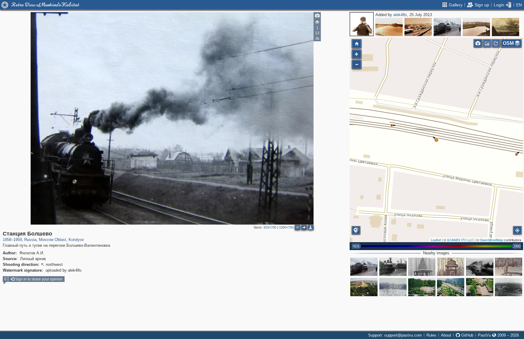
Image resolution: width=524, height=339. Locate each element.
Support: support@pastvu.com (395, 335)
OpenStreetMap (491, 239)
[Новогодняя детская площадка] (393, 287)
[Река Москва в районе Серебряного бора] (389, 27)
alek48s (400, 14)
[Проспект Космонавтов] (364, 287)
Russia (30, 239)
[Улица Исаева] (450, 287)
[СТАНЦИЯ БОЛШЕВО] (447, 27)
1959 (17, 239)
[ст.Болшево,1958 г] (393, 267)
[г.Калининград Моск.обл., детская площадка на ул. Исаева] (421, 267)
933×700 (270, 227)
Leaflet (436, 239)
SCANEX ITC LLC (460, 239)
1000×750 (286, 227)
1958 (7, 239)
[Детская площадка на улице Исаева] (450, 267)
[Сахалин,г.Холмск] (418, 27)
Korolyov (76, 239)
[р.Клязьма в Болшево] (476, 27)
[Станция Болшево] (436, 140)
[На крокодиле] (508, 267)
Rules (431, 335)
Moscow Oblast (52, 239)
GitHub (466, 335)
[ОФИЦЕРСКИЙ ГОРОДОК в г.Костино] (505, 27)
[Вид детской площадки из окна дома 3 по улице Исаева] (421, 287)
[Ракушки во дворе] (479, 287)
